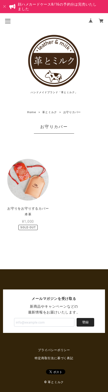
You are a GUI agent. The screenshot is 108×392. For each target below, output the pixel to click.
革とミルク (49, 112)
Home (31, 112)
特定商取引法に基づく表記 (54, 358)
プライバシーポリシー (54, 350)
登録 (85, 322)
